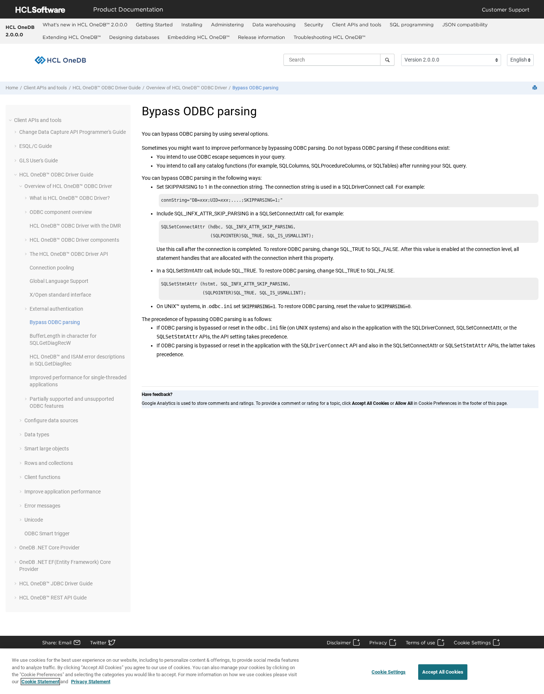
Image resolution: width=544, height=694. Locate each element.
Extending (72, 37)
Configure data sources (51, 420)
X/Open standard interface (60, 295)
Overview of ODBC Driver (186, 87)
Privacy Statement (90, 681)
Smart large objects (46, 449)
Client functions (42, 477)
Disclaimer (339, 642)
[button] (11, 120)
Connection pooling (52, 268)
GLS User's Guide (38, 160)
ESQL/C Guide (35, 146)
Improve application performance (62, 492)
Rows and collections (48, 463)
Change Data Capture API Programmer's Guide (72, 132)
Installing (191, 24)
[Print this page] (535, 88)
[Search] (387, 60)
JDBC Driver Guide (56, 583)
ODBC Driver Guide (107, 87)
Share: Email (56, 642)
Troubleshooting (329, 37)
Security (313, 24)
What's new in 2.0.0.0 (85, 24)
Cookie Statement (40, 681)
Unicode (33, 520)
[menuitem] (85, 25)
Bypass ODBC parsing (255, 87)
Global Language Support (59, 281)
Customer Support (506, 9)
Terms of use (420, 642)
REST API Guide (53, 598)
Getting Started (154, 24)
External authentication (56, 309)
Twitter (98, 642)
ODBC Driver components (74, 240)
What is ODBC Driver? (70, 198)
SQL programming (412, 24)
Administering (227, 24)
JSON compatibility (465, 24)
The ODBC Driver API (69, 254)
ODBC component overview (61, 212)
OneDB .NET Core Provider (49, 548)
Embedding (198, 37)
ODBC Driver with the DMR (75, 226)
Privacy (378, 642)
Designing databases (134, 37)
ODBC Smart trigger (47, 533)
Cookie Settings (472, 642)
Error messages (42, 506)
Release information (261, 37)
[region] (272, 671)
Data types (36, 434)
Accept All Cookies (442, 672)
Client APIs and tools (356, 24)
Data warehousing (274, 24)
